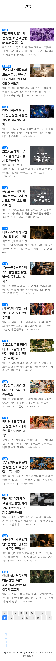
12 (21, 617)
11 (16, 617)
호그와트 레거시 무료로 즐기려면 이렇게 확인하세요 (13, 156)
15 (38, 617)
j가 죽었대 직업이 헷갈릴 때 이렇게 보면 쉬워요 (14, 313)
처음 (4, 613)
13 (27, 617)
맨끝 (49, 617)
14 (32, 617)
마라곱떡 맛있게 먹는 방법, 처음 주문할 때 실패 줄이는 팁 (14, 38)
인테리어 (7, 66)
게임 (5, 107)
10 (10, 617)
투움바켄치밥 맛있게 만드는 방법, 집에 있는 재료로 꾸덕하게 (14, 544)
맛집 (5, 30)
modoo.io (28, 655)
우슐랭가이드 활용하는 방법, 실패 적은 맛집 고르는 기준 (15, 467)
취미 (5, 264)
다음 (44, 617)
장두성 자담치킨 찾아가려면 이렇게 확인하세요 (13, 390)
